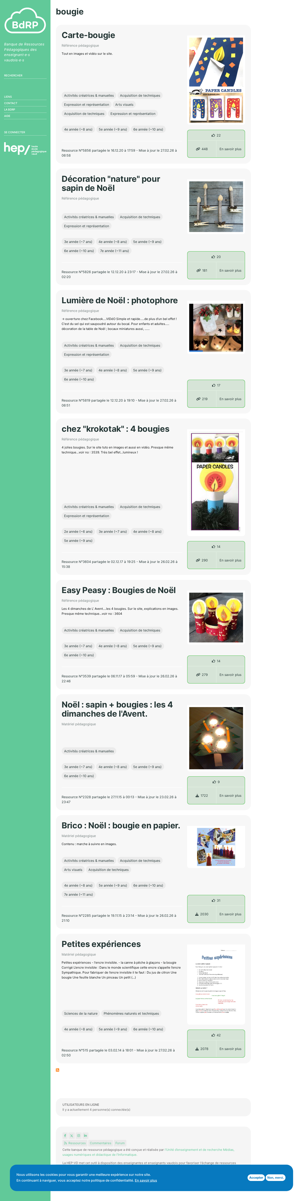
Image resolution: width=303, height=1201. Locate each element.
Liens (8, 96)
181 (204, 270)
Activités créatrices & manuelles (89, 95)
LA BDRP (9, 109)
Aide (7, 116)
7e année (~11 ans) (114, 251)
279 (205, 675)
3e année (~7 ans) (78, 242)
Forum (120, 1143)
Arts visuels (124, 104)
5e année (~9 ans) (113, 129)
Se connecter (14, 132)
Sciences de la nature (80, 1013)
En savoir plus (230, 149)
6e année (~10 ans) (148, 129)
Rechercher (13, 75)
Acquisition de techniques (140, 95)
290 (205, 560)
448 (205, 149)
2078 (204, 1049)
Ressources (77, 1143)
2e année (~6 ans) (78, 531)
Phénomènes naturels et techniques (131, 1013)
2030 (204, 914)
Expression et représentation (86, 104)
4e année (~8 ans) (78, 129)
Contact (10, 103)
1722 (204, 795)
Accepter (256, 1178)
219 (205, 399)
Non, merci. (275, 1177)
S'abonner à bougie (57, 1070)
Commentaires (100, 1143)
